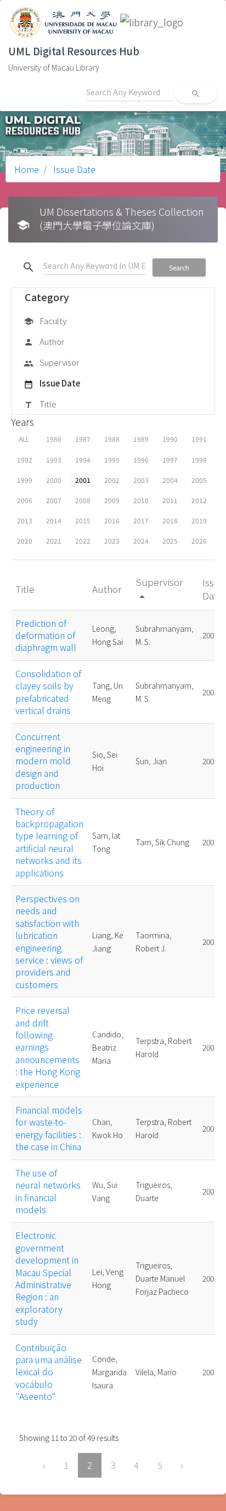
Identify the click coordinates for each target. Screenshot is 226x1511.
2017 (141, 520)
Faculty (45, 320)
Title (40, 403)
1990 (170, 438)
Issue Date (73, 169)
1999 (24, 480)
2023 (112, 540)
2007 (53, 500)
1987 (83, 438)
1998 (199, 459)
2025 (170, 540)
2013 (24, 520)
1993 (53, 459)
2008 (83, 500)
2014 (53, 520)
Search (179, 267)
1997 (170, 459)
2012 (199, 500)
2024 (141, 540)
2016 (112, 520)
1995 (112, 459)
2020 (24, 540)
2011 (170, 500)
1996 (141, 459)
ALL (24, 438)
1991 (199, 438)
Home (26, 169)
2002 (112, 480)
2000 (53, 480)
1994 (83, 459)
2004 (170, 480)
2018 (170, 520)
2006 (24, 500)
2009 (112, 500)
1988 (112, 438)
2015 (83, 520)
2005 (199, 480)
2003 (141, 480)
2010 (141, 500)
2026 (199, 540)
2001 (83, 480)
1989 (141, 438)
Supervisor (51, 362)
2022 (83, 540)
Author (44, 341)
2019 (199, 520)
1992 (24, 459)
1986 (53, 438)
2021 (53, 540)
